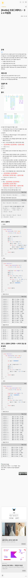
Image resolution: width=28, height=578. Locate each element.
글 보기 (17, 518)
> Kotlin (3, 6)
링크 (2, 52)
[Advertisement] (14, 32)
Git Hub (11, 518)
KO (26, 2)
